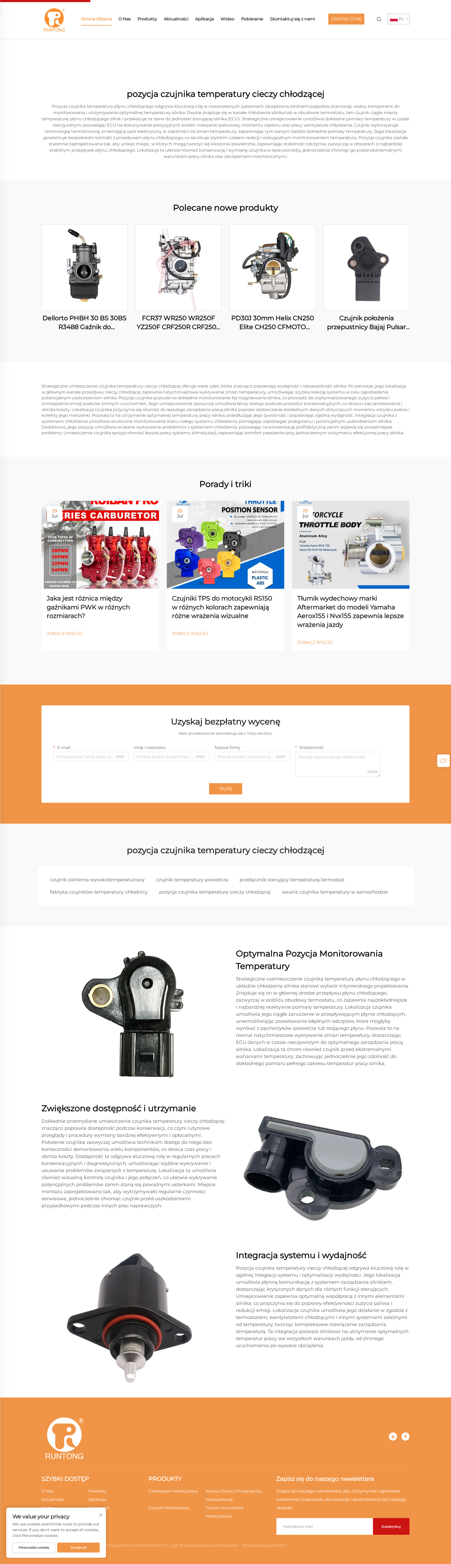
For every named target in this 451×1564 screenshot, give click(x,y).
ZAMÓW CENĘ (346, 18)
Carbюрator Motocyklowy (173, 1491)
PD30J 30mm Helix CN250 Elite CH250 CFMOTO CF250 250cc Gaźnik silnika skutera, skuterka (272, 322)
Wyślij (225, 788)
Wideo (227, 18)
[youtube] (393, 1436)
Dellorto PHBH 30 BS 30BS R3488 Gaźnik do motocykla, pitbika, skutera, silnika (84, 322)
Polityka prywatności (264, 1545)
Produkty (147, 18)
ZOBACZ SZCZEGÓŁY (84, 267)
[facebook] (405, 1436)
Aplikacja (204, 18)
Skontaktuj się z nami (292, 18)
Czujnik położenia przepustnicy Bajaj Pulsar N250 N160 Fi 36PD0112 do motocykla (366, 322)
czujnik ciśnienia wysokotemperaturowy (97, 880)
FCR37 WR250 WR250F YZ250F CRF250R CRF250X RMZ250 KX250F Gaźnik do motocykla (179, 322)
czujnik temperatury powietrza (192, 880)
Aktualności (176, 18)
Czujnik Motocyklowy (169, 1507)
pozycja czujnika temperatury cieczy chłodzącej (215, 892)
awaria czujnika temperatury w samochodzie (335, 892)
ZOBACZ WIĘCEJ (64, 633)
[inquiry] (443, 760)
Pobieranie (252, 18)
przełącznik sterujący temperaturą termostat (292, 880)
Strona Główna (96, 18)
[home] (54, 18)
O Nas (124, 18)
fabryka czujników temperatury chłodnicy (99, 892)
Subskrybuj (391, 1526)
